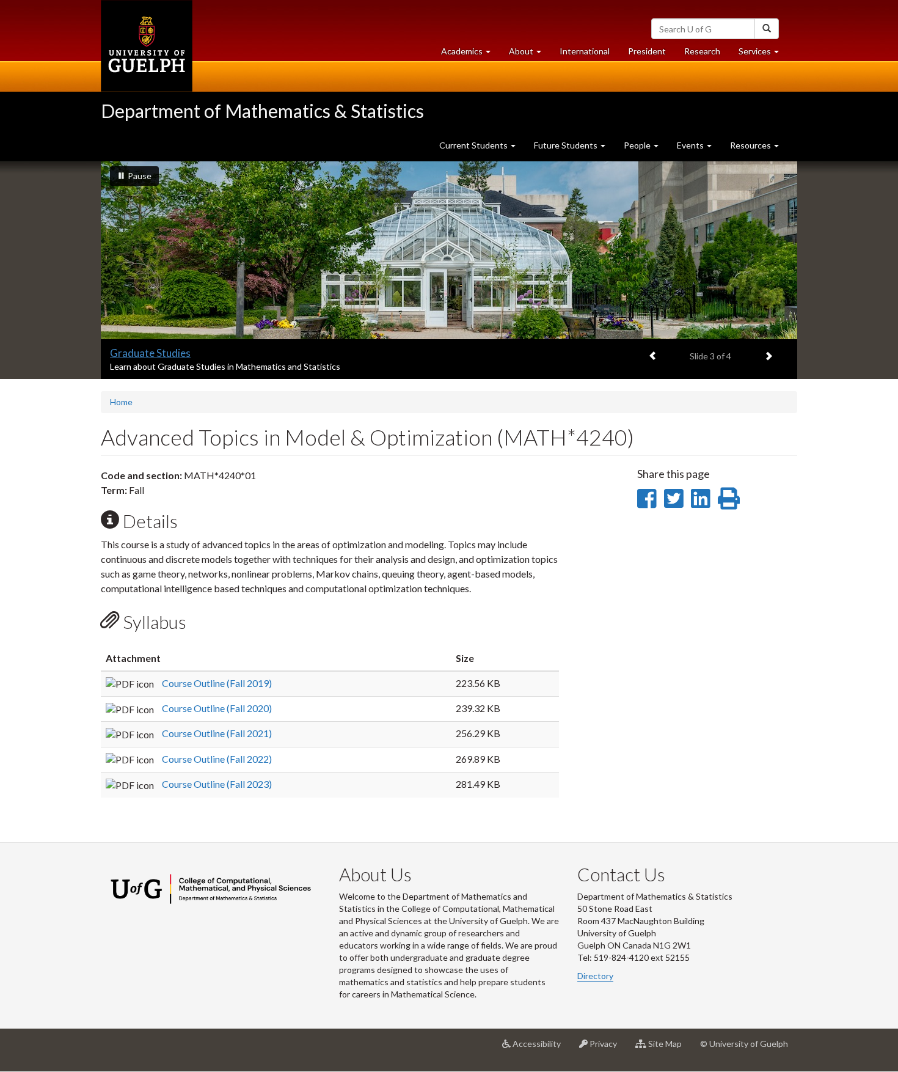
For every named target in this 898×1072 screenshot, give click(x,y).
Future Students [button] (566, 145)
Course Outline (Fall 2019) (217, 683)
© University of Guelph (744, 1043)
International (585, 51)
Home (121, 402)
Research (706, 54)
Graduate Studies (150, 353)
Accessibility (540, 1048)
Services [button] (763, 54)
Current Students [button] (474, 145)
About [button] (529, 54)
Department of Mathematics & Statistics (262, 111)
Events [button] (691, 145)
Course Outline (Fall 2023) (217, 784)
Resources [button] (751, 145)
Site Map (668, 1048)
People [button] (638, 145)
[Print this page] (729, 498)
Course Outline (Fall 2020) (217, 708)
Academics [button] (470, 54)
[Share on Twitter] (673, 498)
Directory (595, 976)
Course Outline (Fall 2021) (217, 733)
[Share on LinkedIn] (700, 498)
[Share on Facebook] (646, 498)
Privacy (607, 1048)
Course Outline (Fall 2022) (217, 759)
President (647, 51)
